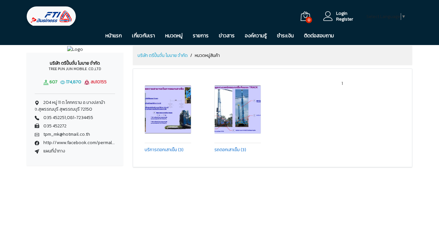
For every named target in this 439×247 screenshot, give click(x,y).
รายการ (201, 35)
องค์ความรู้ (256, 35)
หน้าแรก (113, 35)
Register (344, 19)
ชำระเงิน (285, 35)
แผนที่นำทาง (53, 151)
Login (341, 13)
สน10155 (98, 81)
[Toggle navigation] (94, 16)
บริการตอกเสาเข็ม (164, 150)
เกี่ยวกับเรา (143, 35)
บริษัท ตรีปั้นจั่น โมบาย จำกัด (163, 55)
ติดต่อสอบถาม (319, 35)
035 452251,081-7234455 (68, 117)
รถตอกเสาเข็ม (230, 150)
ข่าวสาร (227, 35)
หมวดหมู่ (174, 35)
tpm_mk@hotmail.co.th (66, 134)
